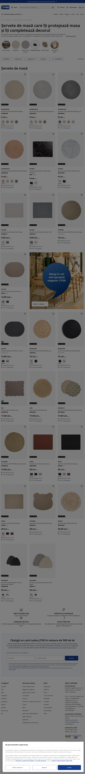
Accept (69, 767)
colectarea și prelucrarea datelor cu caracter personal (30, 761)
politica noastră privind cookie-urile (62, 761)
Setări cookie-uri (17, 767)
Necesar (44, 767)
